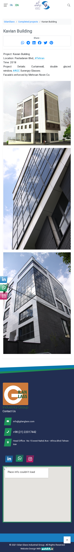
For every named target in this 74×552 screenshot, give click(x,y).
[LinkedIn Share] (33, 43)
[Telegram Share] (28, 43)
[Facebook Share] (39, 43)
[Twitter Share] (45, 43)
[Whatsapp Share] (22, 43)
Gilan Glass (22, 545)
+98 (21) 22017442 (24, 432)
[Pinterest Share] (51, 43)
